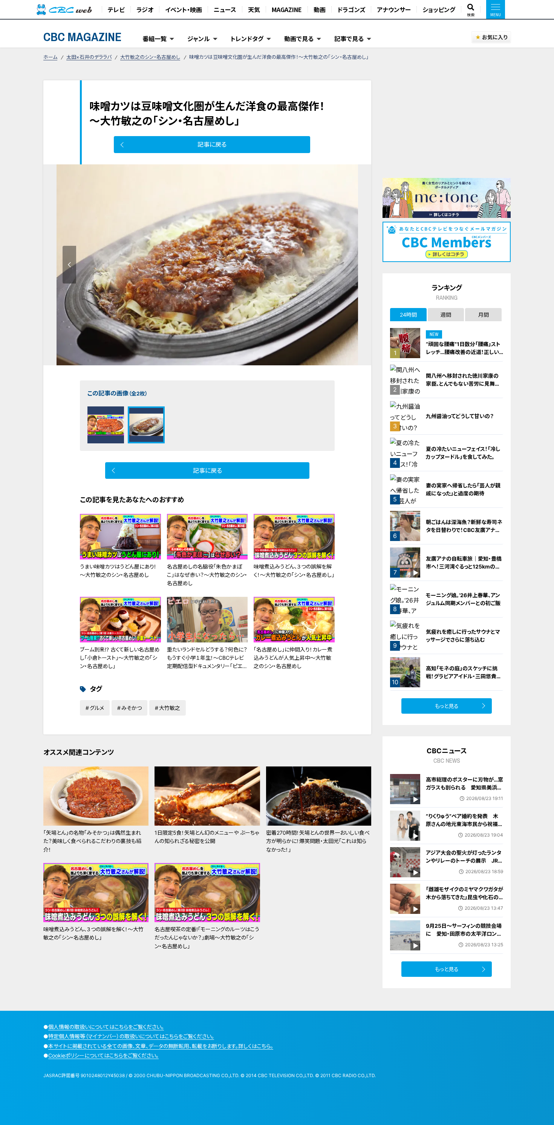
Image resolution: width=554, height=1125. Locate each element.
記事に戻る (211, 144)
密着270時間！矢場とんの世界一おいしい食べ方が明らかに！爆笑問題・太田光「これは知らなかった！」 (318, 841)
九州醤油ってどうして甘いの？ (460, 416)
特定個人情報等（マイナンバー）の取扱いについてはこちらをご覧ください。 (131, 1036)
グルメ (97, 708)
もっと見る (447, 706)
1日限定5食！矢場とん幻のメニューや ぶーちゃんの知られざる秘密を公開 (207, 836)
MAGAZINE (287, 9)
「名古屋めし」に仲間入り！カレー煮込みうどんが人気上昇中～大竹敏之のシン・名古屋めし (293, 658)
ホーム (50, 57)
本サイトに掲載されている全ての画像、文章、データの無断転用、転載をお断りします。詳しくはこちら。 (160, 1046)
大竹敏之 (169, 708)
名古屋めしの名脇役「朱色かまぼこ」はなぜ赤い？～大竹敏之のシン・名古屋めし (207, 575)
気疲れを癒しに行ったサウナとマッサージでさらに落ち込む (463, 635)
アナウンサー (394, 9)
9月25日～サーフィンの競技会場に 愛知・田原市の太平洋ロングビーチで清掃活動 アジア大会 (464, 934)
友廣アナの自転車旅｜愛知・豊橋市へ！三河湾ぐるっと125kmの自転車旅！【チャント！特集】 (464, 566)
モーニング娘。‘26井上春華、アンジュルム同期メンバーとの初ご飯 (463, 599)
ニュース (225, 9)
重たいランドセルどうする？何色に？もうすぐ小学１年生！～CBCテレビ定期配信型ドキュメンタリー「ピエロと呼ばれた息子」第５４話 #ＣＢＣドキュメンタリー (207, 666)
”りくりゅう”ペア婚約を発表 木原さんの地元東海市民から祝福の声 (464, 824)
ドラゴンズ (351, 9)
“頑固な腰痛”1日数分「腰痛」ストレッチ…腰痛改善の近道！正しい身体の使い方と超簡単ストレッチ (464, 352)
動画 (320, 9)
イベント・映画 (183, 9)
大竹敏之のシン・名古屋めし (150, 57)
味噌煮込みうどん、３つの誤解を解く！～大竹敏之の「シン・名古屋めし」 (294, 570)
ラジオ (144, 9)
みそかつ (131, 708)
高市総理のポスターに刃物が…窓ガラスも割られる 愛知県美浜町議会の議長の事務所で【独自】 (464, 787)
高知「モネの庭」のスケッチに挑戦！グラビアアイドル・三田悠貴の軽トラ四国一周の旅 (464, 676)
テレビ (116, 9)
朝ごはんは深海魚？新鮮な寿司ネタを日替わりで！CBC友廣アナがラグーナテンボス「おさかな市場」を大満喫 (464, 534)
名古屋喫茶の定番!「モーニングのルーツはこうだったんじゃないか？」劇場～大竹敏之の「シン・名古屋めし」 (207, 937)
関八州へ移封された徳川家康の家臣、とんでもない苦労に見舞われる (463, 383)
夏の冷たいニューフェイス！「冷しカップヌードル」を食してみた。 (463, 453)
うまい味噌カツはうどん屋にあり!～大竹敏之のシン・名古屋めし (118, 570)
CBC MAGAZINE (82, 37)
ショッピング (438, 9)
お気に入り (494, 37)
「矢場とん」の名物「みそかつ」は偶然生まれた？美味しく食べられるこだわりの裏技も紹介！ (92, 841)
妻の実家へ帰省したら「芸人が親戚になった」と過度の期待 (463, 489)
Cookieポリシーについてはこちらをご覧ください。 (103, 1055)
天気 (254, 9)
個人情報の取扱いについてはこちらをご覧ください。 (106, 1027)
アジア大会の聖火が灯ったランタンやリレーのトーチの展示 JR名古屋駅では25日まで (464, 860)
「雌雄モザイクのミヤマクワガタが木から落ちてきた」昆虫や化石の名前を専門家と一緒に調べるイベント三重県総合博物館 (464, 901)
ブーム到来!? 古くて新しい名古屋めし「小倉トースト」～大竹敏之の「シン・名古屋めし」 (120, 658)
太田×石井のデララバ (89, 57)
